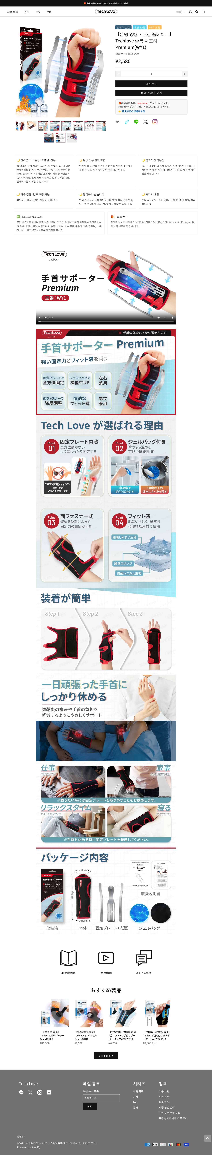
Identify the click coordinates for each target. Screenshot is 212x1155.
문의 (49, 11)
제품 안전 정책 (167, 1107)
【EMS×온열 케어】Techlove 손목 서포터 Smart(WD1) (86, 1035)
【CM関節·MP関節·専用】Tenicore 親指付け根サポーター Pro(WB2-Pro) (157, 1035)
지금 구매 (151, 84)
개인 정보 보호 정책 (169, 1113)
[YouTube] (49, 1092)
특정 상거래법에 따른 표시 (173, 1118)
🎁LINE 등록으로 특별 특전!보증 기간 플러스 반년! (106, 3)
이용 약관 (164, 1091)
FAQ (37, 11)
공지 (26, 11)
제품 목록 (12, 11)
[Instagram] (39, 1092)
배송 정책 (164, 1096)
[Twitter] (30, 1092)
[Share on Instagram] (154, 121)
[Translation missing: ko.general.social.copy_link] (126, 121)
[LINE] (21, 1092)
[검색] (196, 11)
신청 (90, 1106)
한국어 (179, 12)
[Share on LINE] (136, 121)
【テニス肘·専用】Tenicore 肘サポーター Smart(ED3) (52, 1035)
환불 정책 (164, 1102)
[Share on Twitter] (145, 121)
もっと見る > (106, 1055)
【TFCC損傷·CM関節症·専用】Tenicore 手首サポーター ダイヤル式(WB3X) (122, 1035)
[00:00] (60, 70)
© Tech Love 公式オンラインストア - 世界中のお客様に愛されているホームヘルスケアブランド (57, 1143)
